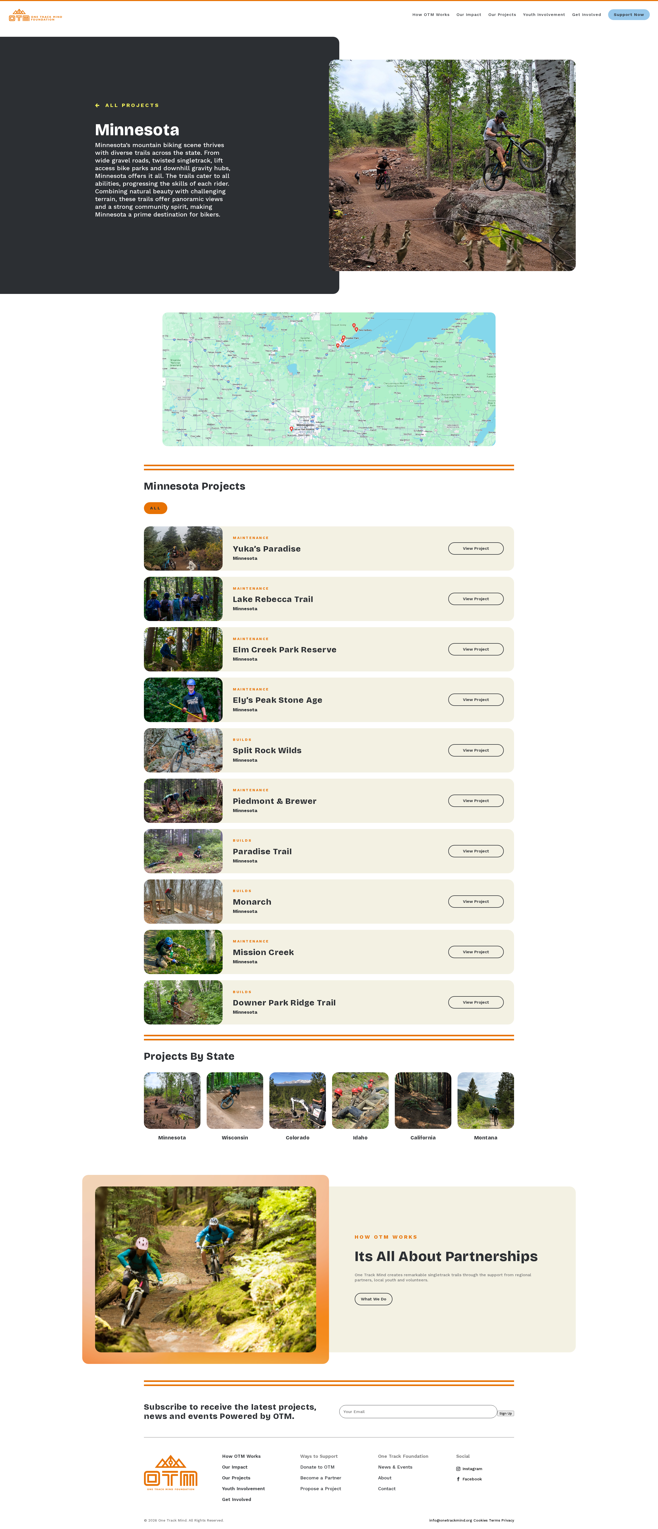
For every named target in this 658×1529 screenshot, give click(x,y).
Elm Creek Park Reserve (285, 650)
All (155, 508)
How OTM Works (431, 15)
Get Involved (586, 15)
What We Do (373, 1299)
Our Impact (468, 15)
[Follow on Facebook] (460, 1479)
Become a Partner (320, 1478)
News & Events (395, 1467)
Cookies (480, 1520)
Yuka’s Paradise (267, 549)
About (384, 1478)
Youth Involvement (544, 15)
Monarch (252, 902)
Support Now (629, 14)
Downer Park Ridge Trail (284, 1003)
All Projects (132, 105)
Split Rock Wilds (267, 750)
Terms (494, 1520)
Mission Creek (263, 952)
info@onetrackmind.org (450, 1520)
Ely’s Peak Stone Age (278, 700)
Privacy (507, 1520)
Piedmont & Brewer (275, 801)
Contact (387, 1488)
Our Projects (502, 15)
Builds (242, 739)
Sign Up (505, 1413)
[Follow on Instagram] (460, 1469)
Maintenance (251, 538)
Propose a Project (320, 1488)
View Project (476, 548)
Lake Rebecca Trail (273, 599)
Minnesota (245, 558)
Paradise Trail (262, 852)
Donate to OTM (317, 1467)
